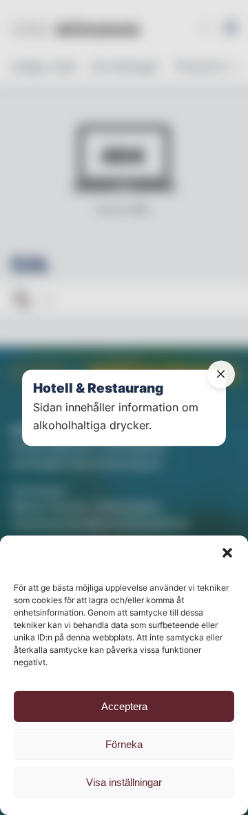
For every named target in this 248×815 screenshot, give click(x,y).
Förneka (124, 744)
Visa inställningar (124, 782)
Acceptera (124, 706)
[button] (227, 553)
